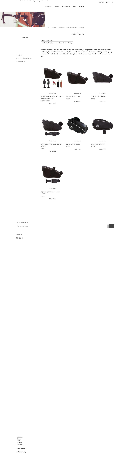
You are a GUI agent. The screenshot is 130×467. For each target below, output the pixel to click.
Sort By (44, 43)
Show (60, 43)
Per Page (70, 43)
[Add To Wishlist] (52, 75)
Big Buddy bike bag (73, 96)
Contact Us (20, 444)
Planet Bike (66, 6)
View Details (52, 103)
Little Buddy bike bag (98, 96)
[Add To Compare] (52, 79)
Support (82, 6)
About (57, 6)
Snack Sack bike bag (98, 144)
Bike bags (81, 27)
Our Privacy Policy (21, 452)
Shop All (25, 37)
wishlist (101, 2)
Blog (74, 6)
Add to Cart (77, 101)
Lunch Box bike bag (73, 144)
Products (48, 6)
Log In (108, 2)
